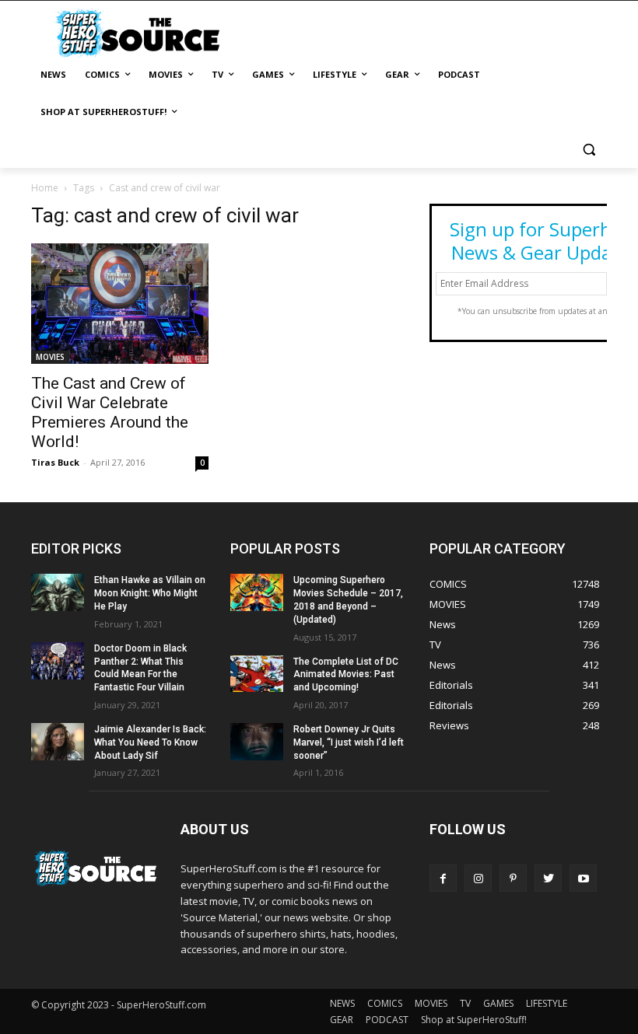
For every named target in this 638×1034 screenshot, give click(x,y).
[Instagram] (478, 878)
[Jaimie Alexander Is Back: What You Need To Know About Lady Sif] (57, 741)
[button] (588, 149)
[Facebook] (443, 878)
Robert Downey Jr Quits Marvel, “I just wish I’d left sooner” (348, 742)
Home (44, 187)
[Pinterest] (513, 878)
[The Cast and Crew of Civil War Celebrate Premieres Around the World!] (120, 304)
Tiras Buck (55, 462)
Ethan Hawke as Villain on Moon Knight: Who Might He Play (149, 593)
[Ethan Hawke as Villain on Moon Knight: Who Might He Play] (57, 592)
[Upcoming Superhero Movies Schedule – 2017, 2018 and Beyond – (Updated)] (256, 592)
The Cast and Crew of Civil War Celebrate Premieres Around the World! (109, 412)
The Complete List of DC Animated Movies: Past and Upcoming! (345, 674)
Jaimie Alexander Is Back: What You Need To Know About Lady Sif (150, 742)
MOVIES (50, 356)
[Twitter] (548, 878)
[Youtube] (583, 878)
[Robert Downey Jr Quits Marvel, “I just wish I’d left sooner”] (256, 741)
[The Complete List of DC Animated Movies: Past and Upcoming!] (256, 674)
